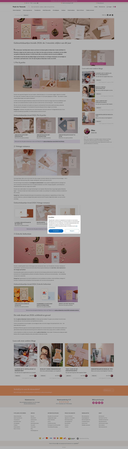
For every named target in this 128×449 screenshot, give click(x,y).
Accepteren (56, 230)
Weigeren (72, 230)
